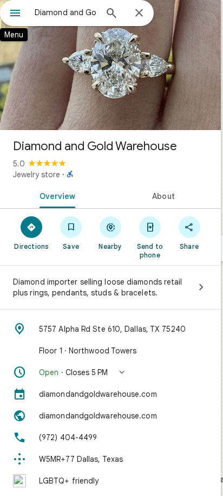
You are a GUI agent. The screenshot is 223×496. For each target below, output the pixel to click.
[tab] (55, 195)
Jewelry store (36, 174)
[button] (110, 372)
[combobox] (65, 12)
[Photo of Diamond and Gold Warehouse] (110, 65)
